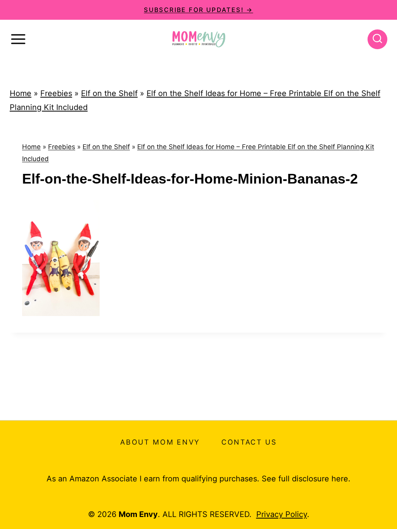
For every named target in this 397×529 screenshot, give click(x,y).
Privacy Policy (281, 514)
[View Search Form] (377, 39)
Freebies (56, 93)
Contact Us (249, 442)
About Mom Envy (160, 442)
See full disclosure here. (306, 478)
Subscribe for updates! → (198, 10)
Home (20, 93)
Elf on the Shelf (109, 93)
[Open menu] (18, 39)
